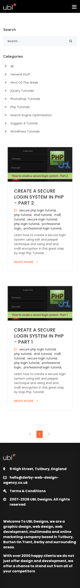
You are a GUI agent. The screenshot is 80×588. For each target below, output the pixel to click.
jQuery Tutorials (22, 91)
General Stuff (20, 74)
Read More (24, 262)
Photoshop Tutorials (25, 99)
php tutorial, (23, 215)
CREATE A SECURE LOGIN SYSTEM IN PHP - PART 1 (39, 336)
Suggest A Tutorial (24, 123)
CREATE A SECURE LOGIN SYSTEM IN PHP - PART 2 (39, 197)
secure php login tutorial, (37, 210)
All (12, 66)
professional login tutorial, (42, 228)
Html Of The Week (24, 82)
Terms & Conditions (28, 490)
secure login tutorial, (42, 219)
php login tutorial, (27, 224)
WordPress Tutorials (25, 131)
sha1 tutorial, (42, 215)
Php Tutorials (20, 107)
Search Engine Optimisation (31, 115)
